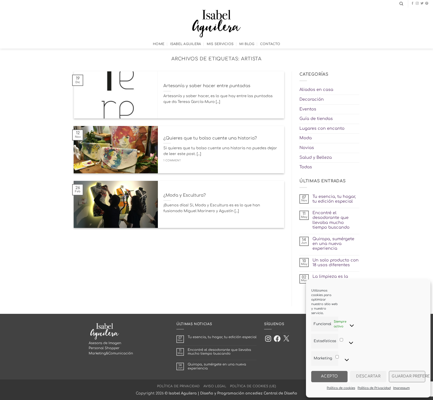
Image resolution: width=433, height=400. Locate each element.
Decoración (311, 99)
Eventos (307, 109)
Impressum (401, 388)
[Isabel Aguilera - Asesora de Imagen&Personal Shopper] (216, 24)
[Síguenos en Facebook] (412, 3)
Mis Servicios (220, 44)
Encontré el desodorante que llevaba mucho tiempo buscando (331, 220)
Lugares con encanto (322, 128)
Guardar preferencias (408, 376)
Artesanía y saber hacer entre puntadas (206, 85)
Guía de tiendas (316, 118)
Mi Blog (247, 44)
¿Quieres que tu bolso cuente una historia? (210, 138)
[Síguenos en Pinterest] (426, 3)
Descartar (368, 376)
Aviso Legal (215, 386)
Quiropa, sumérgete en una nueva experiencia (333, 244)
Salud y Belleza (315, 157)
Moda (305, 138)
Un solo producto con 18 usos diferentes (335, 262)
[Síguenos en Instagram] (417, 3)
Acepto (329, 376)
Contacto (270, 44)
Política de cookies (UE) (253, 386)
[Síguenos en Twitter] (421, 3)
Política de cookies (341, 388)
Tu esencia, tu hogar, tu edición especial (334, 199)
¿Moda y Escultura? (184, 195)
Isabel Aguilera (185, 44)
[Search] (401, 3)
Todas (305, 167)
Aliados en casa (316, 89)
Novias (306, 148)
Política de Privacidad (374, 388)
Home (158, 44)
